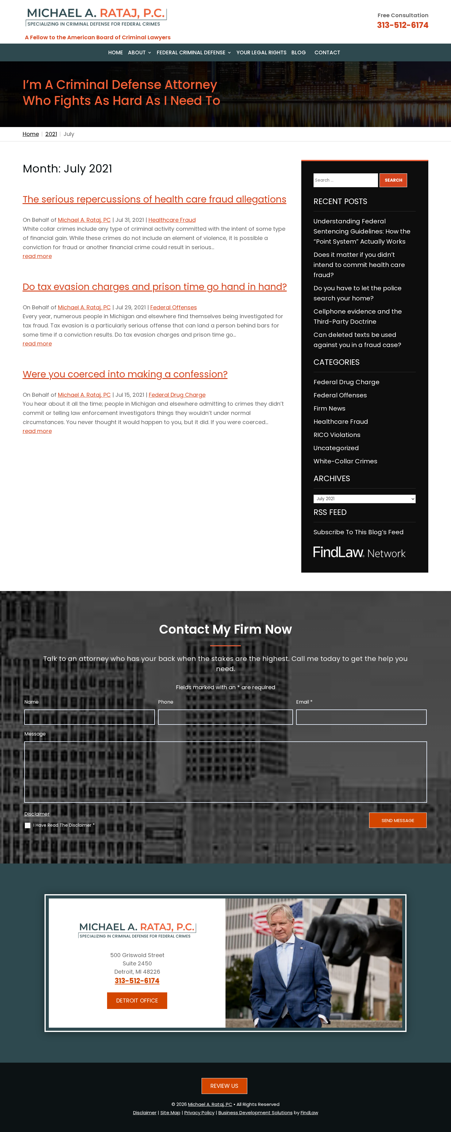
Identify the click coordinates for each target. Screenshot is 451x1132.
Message (35, 733)
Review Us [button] (224, 1086)
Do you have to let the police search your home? (358, 293)
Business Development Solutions (255, 1112)
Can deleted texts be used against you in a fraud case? (357, 339)
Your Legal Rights (262, 53)
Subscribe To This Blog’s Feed (359, 532)
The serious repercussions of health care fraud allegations (155, 199)
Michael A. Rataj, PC (84, 220)
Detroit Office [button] (137, 1000)
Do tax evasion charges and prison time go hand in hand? (155, 286)
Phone (165, 701)
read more (37, 256)
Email (304, 701)
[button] (444, 1087)
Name (31, 701)
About (137, 53)
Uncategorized (336, 448)
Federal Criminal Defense (191, 53)
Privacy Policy (199, 1112)
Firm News (329, 408)
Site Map (170, 1112)
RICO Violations (337, 435)
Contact (327, 53)
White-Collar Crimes (345, 461)
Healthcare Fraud (172, 220)
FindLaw (309, 1112)
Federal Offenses (173, 307)
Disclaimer (37, 813)
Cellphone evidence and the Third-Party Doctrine (358, 316)
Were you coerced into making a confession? (125, 374)
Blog (298, 53)
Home (115, 53)
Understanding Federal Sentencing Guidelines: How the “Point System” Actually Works (362, 231)
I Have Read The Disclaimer (64, 825)
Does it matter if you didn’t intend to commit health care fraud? (359, 264)
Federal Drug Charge (177, 395)
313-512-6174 (403, 25)
